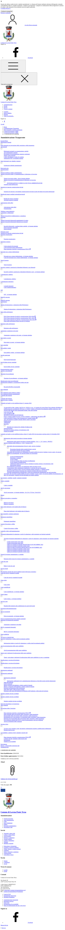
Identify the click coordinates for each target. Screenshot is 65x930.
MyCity (4, 928)
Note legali (6, 902)
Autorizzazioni (7, 853)
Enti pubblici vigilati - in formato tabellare (14, 352)
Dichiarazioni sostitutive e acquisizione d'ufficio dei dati (14, 382)
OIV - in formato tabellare (10, 294)
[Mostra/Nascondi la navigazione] (13, 66)
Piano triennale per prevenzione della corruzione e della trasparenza (17, 145)
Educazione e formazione (10, 846)
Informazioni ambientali (7, 670)
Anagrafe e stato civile (9, 833)
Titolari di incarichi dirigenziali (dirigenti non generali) (14, 222)
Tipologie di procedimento (7, 374)
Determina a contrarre (15, 458)
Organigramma (7, 208)
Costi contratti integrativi (10, 287)
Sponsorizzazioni (8, 428)
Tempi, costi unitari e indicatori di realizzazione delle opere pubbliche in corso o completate (26, 657)
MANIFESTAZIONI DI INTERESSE (13, 415)
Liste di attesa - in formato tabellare (12, 598)
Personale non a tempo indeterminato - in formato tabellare (18, 256)
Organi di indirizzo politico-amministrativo (11, 172)
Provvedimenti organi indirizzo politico (10, 392)
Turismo (6, 842)
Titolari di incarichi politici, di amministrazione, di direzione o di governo (19, 174)
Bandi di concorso (5, 297)
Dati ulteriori (4, 744)
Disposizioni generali (6, 142)
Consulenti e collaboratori (7, 212)
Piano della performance (7, 312)
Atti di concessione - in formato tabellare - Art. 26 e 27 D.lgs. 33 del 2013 (22, 492)
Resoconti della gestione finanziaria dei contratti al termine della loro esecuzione (27, 471)
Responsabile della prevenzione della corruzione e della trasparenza (20, 715)
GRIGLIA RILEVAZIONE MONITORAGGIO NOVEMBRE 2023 (24, 547)
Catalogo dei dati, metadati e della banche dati (15, 738)
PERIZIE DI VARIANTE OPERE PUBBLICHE (19, 427)
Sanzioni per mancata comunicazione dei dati (12, 187)
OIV (2, 290)
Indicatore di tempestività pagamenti (10, 620)
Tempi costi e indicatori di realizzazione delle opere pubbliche (16, 653)
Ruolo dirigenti (7, 229)
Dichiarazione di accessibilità (11, 904)
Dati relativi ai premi (6, 338)
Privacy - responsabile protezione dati (10, 745)
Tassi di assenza (5, 260)
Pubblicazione (7, 421)
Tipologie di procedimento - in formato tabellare (16, 378)
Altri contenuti (4, 705)
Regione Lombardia (6, 13)
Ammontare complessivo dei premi (9, 331)
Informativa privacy (9, 901)
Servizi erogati (4, 568)
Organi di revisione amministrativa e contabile (12, 554)
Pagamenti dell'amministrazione (8, 608)
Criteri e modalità (5, 481)
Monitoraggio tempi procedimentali (9, 381)
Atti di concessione (5, 488)
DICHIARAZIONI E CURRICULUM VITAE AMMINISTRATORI (24, 183)
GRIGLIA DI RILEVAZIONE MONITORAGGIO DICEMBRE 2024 (25, 544)
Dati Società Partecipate (10, 359)
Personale (3, 217)
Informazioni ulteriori (15, 465)
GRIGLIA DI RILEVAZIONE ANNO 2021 (18, 550)
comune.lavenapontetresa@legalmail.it (13, 891)
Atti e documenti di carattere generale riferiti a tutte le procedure (20, 419)
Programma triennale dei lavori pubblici (20, 450)
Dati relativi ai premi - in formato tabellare (14, 342)
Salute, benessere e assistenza (11, 852)
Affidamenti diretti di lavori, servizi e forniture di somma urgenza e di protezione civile (31, 463)
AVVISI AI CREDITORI (7, 637)
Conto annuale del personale (11, 246)
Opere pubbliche (5, 634)
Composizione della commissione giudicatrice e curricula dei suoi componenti (26, 468)
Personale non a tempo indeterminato (10, 252)
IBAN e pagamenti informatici (8, 627)
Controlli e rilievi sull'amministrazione (10, 531)
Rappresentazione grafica (7, 369)
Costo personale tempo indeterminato (13, 247)
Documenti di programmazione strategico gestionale (17, 154)
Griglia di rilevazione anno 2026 (15, 541)
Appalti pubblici (8, 839)
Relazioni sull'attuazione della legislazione (14, 688)
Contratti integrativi (8, 286)
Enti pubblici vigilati (6, 348)
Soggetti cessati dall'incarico (11, 184)
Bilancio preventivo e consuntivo (9, 498)
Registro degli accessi (9, 730)
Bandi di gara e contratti (7, 400)
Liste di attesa (4, 594)
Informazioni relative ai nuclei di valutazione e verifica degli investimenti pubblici (24, 643)
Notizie (5, 861)
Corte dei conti (4, 561)
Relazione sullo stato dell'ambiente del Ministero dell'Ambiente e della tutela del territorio (26, 691)
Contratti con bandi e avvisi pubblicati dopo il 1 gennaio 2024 (16, 403)
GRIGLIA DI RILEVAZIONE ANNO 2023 (18, 549)
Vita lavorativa (7, 836)
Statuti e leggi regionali (9, 155)
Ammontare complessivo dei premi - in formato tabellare (18, 335)
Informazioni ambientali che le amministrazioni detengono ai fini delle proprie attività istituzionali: (31, 681)
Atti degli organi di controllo (11, 200)
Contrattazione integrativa (7, 281)
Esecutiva (6, 424)
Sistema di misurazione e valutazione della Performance (14, 305)
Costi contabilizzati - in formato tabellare (14, 591)
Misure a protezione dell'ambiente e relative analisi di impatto (19, 686)
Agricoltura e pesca (8, 854)
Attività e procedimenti (6, 371)
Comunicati (7, 862)
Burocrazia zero (5, 168)
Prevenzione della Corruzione (8, 708)
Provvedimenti (4, 389)
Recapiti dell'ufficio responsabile (12, 387)
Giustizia (6, 111)
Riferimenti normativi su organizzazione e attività (16, 151)
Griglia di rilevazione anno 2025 (15, 543)
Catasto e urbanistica (9, 840)
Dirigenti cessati (5, 231)
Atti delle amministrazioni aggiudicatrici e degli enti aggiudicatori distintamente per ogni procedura (31, 472)
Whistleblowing (5, 747)
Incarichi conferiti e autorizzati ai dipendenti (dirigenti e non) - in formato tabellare (24, 272)
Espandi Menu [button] (4, 141)
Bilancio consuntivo (9, 504)
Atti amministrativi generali (10, 152)
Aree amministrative (9, 820)
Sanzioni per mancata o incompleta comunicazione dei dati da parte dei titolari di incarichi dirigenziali (29, 191)
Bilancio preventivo (9, 502)
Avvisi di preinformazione (16, 456)
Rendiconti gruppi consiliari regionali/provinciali (13, 194)
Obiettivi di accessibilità (10, 741)
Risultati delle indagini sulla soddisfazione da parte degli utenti (19, 606)
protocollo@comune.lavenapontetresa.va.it (15, 890)
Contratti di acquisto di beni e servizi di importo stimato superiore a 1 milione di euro (28, 469)
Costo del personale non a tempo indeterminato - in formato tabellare (21, 257)
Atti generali (4, 147)
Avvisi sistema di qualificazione (18, 462)
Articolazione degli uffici (7, 203)
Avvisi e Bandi (14, 459)
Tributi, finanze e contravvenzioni (12, 849)
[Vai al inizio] (1, 787)
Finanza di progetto (8, 431)
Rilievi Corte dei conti (9, 566)
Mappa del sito (4, 925)
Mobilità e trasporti (8, 843)
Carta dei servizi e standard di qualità (10, 573)
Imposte (6, 114)
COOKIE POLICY (6, 8)
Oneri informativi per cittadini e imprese (11, 161)
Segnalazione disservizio (10, 895)
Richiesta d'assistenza (9, 897)
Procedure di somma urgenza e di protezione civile (16, 430)
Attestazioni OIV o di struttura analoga (13, 158)
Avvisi (5, 863)
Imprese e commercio (9, 837)
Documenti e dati (8, 827)
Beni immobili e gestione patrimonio (13, 130)
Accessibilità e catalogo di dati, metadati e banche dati (14, 732)
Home (5, 127)
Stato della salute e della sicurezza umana (14, 689)
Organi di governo (8, 818)
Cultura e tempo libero (9, 835)
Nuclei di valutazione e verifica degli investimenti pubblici (15, 639)
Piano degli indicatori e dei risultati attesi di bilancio (13, 506)
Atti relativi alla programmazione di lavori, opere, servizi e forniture (24, 446)
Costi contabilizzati (5, 587)
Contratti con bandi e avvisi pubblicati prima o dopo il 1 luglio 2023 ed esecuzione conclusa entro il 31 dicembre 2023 (30, 434)
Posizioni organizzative (6, 234)
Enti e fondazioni (8, 823)
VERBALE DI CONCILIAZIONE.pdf (9, 779)
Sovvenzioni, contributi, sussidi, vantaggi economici (14, 478)
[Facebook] (4, 121)
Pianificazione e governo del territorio (10, 660)
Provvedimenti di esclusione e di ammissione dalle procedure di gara (24, 466)
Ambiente (6, 850)
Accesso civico (4, 724)
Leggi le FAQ (7, 894)
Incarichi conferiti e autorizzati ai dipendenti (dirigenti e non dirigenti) (18, 267)
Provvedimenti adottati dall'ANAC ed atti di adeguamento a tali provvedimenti (23, 720)
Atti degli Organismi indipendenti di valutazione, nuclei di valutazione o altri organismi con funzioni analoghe (31, 538)
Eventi (5, 871)
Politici (5, 824)
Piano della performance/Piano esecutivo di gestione (17, 321)
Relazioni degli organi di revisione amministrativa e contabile (19, 559)
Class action (4, 580)
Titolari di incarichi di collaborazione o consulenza (13, 216)
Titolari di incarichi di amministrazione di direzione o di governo (20, 180)
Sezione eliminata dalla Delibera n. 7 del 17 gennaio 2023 (18, 443)
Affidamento (7, 422)
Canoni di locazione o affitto (11, 131)
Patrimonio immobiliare (6, 517)
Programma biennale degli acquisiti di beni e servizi (23, 449)
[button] (8, 104)
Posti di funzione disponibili (11, 227)
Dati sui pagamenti (5, 611)
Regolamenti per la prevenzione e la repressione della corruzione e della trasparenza (25, 717)
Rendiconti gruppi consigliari (11, 198)
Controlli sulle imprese (6, 395)
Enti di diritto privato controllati (8, 362)
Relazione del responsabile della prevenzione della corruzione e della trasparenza (24, 718)
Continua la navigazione (6, 11)
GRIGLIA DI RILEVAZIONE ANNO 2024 (18, 546)
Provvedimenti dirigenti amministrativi (10, 394)
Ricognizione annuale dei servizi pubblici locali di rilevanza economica (18, 571)
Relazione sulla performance (8, 323)
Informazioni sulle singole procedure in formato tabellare (18, 438)
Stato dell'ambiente (8, 682)
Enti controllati (4, 345)
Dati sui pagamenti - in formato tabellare (14, 616)
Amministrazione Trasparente (11, 128)
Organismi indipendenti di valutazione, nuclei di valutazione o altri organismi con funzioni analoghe (25, 534)
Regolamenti (7, 740)
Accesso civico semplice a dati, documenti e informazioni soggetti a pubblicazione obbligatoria (27, 728)
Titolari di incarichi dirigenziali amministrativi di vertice (14, 220)
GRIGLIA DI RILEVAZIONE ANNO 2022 (18, 551)
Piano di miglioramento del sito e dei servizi (15, 905)
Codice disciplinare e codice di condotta (14, 157)
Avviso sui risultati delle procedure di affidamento (22, 461)
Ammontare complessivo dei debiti (12, 624)
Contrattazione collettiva (7, 274)
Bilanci (2, 495)
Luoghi (5, 870)
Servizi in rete (4, 601)
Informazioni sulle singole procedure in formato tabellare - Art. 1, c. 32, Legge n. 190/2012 (29, 441)
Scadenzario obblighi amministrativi (13, 165)
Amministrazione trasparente (11, 900)
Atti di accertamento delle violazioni (13, 721)
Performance (4, 301)
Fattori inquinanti (8, 683)
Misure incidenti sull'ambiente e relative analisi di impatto (18, 685)
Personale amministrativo (10, 826)
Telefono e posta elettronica (7, 211)
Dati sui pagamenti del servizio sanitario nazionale (13, 618)
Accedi (2, 124)
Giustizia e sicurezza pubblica (11, 847)
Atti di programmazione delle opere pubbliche (12, 646)
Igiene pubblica (7, 113)
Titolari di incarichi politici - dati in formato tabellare (17, 178)
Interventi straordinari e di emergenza (10, 704)
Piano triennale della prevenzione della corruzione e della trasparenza (21, 714)
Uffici (5, 821)
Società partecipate (5, 355)
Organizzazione (4, 169)
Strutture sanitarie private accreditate (10, 693)
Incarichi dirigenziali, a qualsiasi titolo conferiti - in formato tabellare (21, 226)
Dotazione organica (5, 241)
